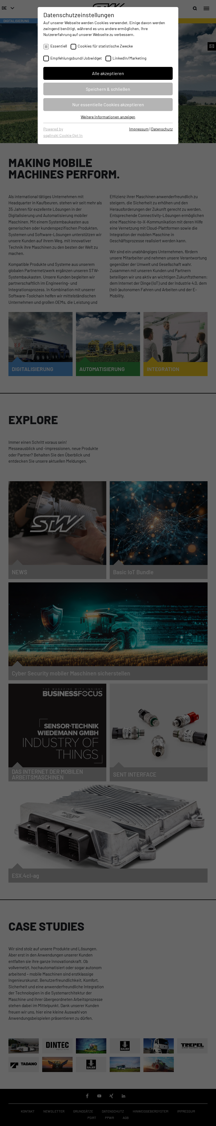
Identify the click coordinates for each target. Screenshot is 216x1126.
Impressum (139, 128)
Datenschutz (162, 128)
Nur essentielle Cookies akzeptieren (108, 104)
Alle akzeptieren (108, 73)
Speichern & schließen (108, 89)
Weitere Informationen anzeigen (108, 116)
